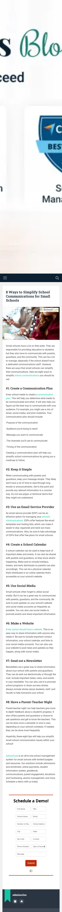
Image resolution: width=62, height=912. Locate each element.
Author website (21, 901)
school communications (27, 375)
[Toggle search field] (57, 278)
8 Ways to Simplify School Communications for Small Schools (28, 296)
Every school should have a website (24, 629)
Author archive (15, 901)
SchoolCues (12, 755)
